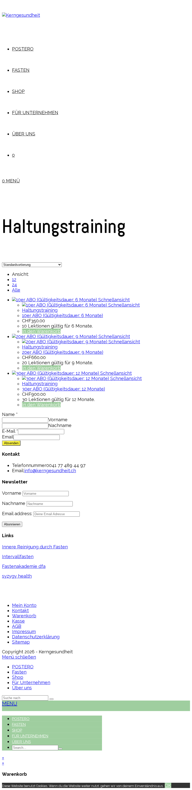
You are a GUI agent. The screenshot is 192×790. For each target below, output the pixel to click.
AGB (16, 626)
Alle (16, 290)
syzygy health (17, 576)
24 (14, 284)
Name (10, 414)
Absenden (11, 443)
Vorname (58, 419)
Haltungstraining (40, 310)
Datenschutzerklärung (36, 636)
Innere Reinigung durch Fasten (35, 546)
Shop (17, 677)
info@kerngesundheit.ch (50, 470)
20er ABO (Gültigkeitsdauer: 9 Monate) (62, 352)
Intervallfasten (18, 556)
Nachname (60, 425)
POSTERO (23, 666)
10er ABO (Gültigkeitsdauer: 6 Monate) (62, 315)
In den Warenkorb (41, 331)
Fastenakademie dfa (24, 566)
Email (8, 436)
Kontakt (20, 610)
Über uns (22, 687)
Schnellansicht (114, 299)
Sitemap (21, 642)
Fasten (19, 672)
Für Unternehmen (31, 682)
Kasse (18, 621)
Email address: (18, 513)
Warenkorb (24, 615)
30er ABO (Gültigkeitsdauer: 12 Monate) (63, 389)
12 (14, 279)
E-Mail (10, 431)
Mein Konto (24, 605)
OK (168, 785)
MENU (9, 704)
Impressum (24, 631)
